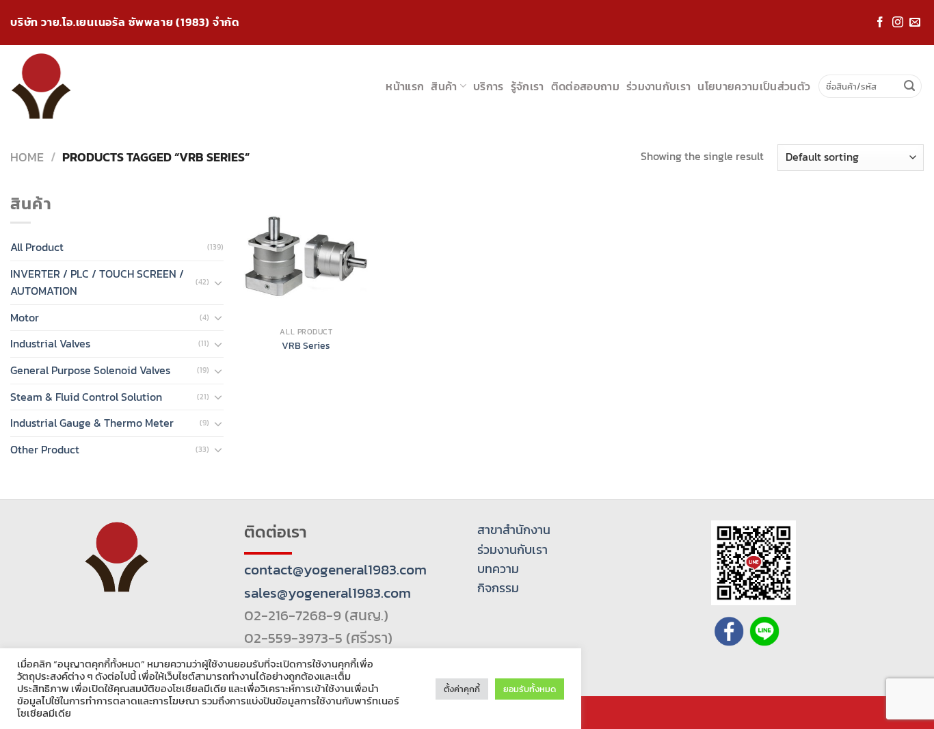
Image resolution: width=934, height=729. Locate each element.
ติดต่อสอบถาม (585, 86)
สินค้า (444, 86)
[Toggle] (218, 282)
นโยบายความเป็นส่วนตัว (753, 86)
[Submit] (909, 86)
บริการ (488, 86)
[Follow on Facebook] (880, 23)
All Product (37, 247)
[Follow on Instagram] (897, 23)
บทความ (498, 569)
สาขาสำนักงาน (513, 530)
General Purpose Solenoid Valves (90, 370)
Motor (24, 317)
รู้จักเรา (527, 86)
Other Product (44, 449)
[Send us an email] (914, 23)
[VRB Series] (306, 257)
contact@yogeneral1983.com (335, 569)
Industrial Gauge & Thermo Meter (92, 422)
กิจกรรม (498, 588)
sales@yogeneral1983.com (327, 592)
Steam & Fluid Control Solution (86, 396)
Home (27, 157)
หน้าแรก (405, 86)
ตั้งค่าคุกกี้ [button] (462, 688)
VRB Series (306, 345)
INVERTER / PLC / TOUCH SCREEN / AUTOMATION (97, 282)
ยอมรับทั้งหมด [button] (529, 688)
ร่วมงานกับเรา (658, 86)
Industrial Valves (50, 343)
